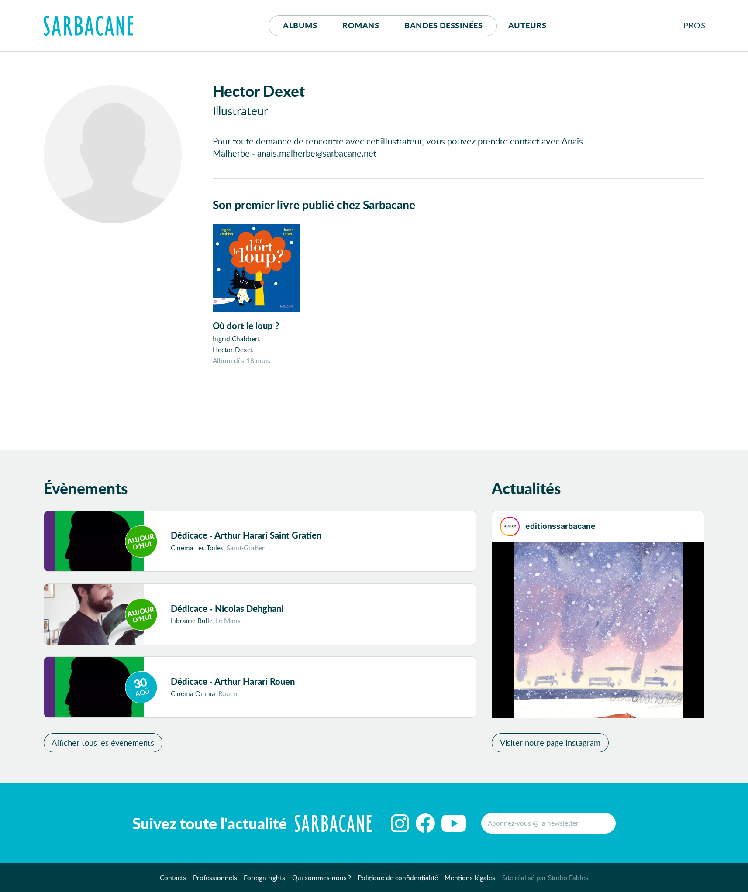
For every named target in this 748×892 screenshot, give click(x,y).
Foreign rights (264, 877)
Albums (300, 25)
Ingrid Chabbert (236, 338)
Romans (360, 25)
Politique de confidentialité (398, 877)
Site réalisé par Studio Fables (545, 877)
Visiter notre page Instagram (550, 743)
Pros (694, 25)
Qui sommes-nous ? (321, 877)
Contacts (173, 877)
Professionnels (215, 877)
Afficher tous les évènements (103, 743)
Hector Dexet (233, 349)
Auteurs (527, 25)
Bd (443, 25)
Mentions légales (470, 877)
